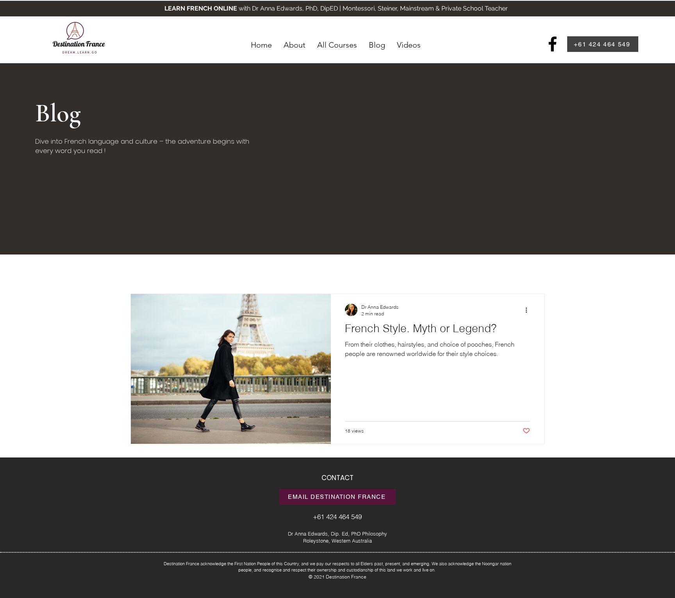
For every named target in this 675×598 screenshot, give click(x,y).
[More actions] (529, 310)
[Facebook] (552, 44)
